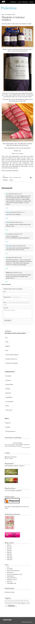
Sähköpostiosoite (11, 297)
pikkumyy (8, 212)
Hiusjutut (22, 600)
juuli (7, 194)
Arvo (8, 567)
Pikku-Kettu (9, 246)
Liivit (26, 602)
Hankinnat (13, 600)
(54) (9, 550)
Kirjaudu (31, 2)
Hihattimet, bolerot (17, 600)
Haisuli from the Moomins (13, 570)
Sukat (22, 603)
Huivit (24, 600)
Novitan (7, 354)
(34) (9, 547)
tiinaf (7, 234)
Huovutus (27, 600)
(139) (9, 557)
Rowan (7, 405)
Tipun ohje (9, 581)
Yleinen (11, 179)
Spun (7, 350)
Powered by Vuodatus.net (27, 622)
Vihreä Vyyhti (9, 410)
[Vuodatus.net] (7, 619)
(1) (9, 545)
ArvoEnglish (10, 568)
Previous (13, 444)
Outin (15, 158)
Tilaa (6, 490)
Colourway (8, 380)
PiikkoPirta (8, 393)
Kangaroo (8, 388)
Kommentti (5, 307)
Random (21, 444)
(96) (9, 554)
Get (6, 376)
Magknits (8, 346)
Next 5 (6, 446)
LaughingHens (9, 397)
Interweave (8, 359)
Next (17, 444)
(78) (9, 552)
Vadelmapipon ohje (11, 583)
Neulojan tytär (7, 603)
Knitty (7, 342)
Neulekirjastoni (10, 576)
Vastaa (6, 208)
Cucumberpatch (9, 401)
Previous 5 (26, 444)
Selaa (19, 2)
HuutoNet (8, 427)
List (9, 444)
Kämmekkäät (14, 602)
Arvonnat (6, 600)
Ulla (6, 337)
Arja (7, 257)
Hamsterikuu (9, 600)
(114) (9, 556)
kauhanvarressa (11, 431)
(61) (9, 548)
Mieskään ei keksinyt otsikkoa (13, 18)
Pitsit (16, 603)
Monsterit (28, 602)
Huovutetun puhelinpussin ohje (14, 574)
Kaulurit (11, 602)
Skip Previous (12, 446)
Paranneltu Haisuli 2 (12, 577)
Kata (3, 23)
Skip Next (19, 446)
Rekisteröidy (25, 2)
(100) (9, 559)
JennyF (8, 222)
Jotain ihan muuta (7, 602)
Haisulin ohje (10, 572)
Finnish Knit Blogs (17, 443)
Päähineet (19, 603)
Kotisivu (16, 302)
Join (6, 444)
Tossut (6, 606)
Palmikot (14, 603)
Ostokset (10, 603)
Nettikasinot (13, 2)
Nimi (4, 291)
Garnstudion (8, 363)
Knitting (7, 384)
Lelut (24, 602)
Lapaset (21, 602)
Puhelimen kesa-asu (12, 579)
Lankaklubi (18, 602)
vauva (16, 606)
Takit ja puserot (27, 603)
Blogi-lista (8, 423)
